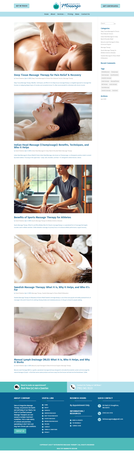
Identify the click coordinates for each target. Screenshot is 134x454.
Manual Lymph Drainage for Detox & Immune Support (46, 365)
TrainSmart (115, 90)
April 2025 (103, 99)
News (77, 14)
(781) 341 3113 (108, 413)
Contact (47, 427)
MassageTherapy (115, 81)
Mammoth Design (70, 449)
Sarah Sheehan (20, 78)
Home (46, 14)
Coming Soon (76, 425)
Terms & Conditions (50, 429)
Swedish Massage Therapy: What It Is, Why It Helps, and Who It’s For (51, 288)
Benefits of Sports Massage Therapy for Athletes (42, 217)
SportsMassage (105, 87)
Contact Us (85, 14)
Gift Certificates (110, 6)
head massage (105, 75)
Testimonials (76, 423)
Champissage (114, 72)
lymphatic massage (106, 78)
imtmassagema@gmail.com (113, 419)
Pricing (70, 14)
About (53, 14)
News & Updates (77, 420)
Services (60, 14)
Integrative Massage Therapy (65, 445)
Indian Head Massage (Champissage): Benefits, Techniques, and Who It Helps (51, 146)
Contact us (20, 431)
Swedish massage (106, 90)
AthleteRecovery (105, 72)
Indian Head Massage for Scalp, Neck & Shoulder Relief (47, 151)
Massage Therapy (68, 78)
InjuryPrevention (114, 75)
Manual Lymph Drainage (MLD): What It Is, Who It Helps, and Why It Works (52, 361)
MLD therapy (105, 84)
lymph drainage (105, 81)
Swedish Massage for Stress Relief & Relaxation (55, 293)
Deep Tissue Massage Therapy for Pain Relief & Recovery (47, 75)
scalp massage (113, 84)
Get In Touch (21, 6)
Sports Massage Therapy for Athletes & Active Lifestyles (47, 221)
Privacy (46, 432)
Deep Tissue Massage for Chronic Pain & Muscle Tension (47, 78)
